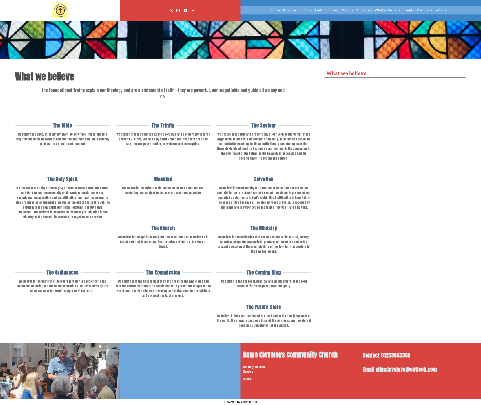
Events (408, 10)
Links (319, 10)
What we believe (387, 10)
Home (275, 10)
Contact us (364, 10)
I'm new (333, 10)
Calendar (289, 10)
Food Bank (424, 10)
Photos (304, 10)
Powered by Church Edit (240, 401)
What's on (442, 10)
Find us (347, 10)
